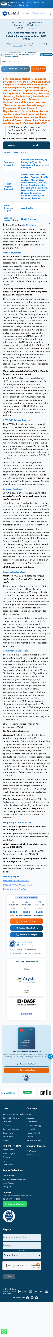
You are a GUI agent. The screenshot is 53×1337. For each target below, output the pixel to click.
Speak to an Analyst (28, 934)
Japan (5, 1161)
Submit (9, 1276)
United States (8, 1150)
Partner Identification (28, 928)
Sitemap (6, 1140)
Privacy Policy (8, 1137)
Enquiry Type (21, 1250)
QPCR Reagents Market (26, 28)
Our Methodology (33, 1125)
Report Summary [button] (9, 61)
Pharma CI (30, 1129)
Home (13, 22)
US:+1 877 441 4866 (27, 942)
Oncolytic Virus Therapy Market (18, 885)
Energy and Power (32, 22)
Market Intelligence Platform (14, 1114)
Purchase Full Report (29, 921)
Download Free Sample (27, 1070)
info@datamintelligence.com (29, 945)
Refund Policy (8, 1133)
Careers (29, 1137)
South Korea (8, 1165)
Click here (31, 225)
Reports (20, 22)
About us (30, 1118)
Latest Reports (8, 1183)
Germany (6, 1157)
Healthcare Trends (33, 1155)
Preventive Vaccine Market (16, 881)
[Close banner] (50, 4)
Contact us (7, 1125)
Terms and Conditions (11, 1129)
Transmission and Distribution (26, 25)
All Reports (7, 1187)
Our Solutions (32, 1122)
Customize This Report (27, 1064)
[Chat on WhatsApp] (15, 1204)
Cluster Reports (9, 1176)
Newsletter (7, 1122)
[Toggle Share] (50, 1056)
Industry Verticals (33, 1133)
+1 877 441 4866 (13, 1199)
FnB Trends (31, 1151)
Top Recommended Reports (14, 1179)
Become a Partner (33, 1140)
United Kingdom (9, 1153)
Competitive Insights (11, 1118)
